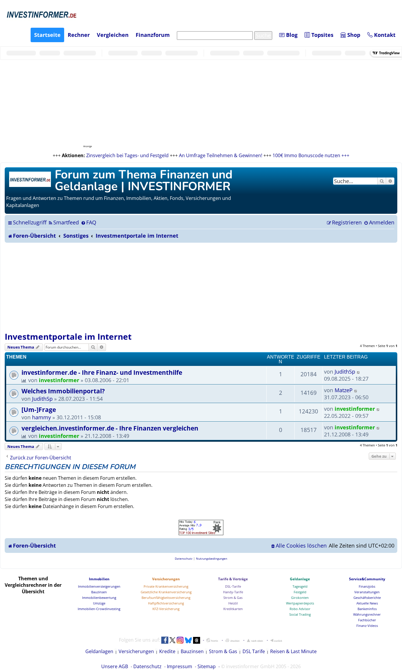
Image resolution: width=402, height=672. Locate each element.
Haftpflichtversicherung (166, 603)
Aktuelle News (367, 603)
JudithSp (345, 371)
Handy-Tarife (233, 592)
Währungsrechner (367, 614)
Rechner (79, 34)
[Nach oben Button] (255, 640)
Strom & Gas (232, 597)
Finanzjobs (367, 586)
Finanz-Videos (367, 625)
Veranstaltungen (367, 592)
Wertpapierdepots (300, 603)
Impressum (179, 666)
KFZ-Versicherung (166, 609)
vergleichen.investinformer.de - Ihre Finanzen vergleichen (109, 428)
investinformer (59, 380)
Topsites (321, 34)
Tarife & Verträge (233, 578)
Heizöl (233, 603)
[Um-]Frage (38, 409)
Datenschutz (147, 666)
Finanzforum (153, 34)
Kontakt (384, 34)
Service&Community (367, 578)
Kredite (167, 651)
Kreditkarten (233, 609)
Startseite (47, 34)
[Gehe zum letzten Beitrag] (359, 371)
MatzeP (344, 390)
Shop (353, 34)
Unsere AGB (114, 666)
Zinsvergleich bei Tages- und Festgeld (127, 155)
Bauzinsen (99, 592)
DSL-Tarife (233, 586)
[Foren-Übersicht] (30, 178)
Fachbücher (367, 620)
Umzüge (99, 603)
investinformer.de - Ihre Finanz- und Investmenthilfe (101, 372)
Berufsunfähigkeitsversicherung (166, 597)
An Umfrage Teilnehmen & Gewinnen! (220, 155)
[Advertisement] (201, 287)
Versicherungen (166, 578)
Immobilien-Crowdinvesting (99, 609)
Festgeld (300, 592)
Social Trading (300, 614)
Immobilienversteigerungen (99, 586)
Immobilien (99, 578)
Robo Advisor (300, 609)
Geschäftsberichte (367, 597)
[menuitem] (63, 222)
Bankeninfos (367, 609)
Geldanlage (300, 578)
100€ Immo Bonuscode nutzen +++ (311, 155)
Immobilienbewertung (99, 597)
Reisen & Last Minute (293, 651)
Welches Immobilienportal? (63, 391)
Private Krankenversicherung (166, 586)
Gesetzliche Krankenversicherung (166, 592)
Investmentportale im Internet (68, 336)
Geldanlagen (99, 651)
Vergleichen (113, 34)
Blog (291, 34)
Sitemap (206, 666)
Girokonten (300, 597)
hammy (41, 417)
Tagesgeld (300, 586)
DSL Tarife (253, 651)
